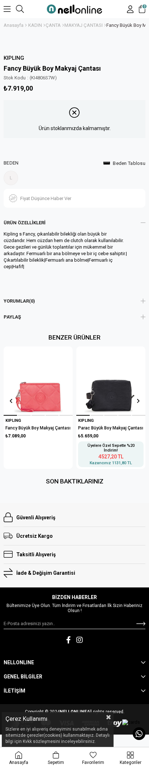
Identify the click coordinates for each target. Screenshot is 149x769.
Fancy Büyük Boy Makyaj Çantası (38, 428)
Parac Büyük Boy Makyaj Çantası (110, 428)
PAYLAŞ (12, 317)
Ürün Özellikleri (25, 222)
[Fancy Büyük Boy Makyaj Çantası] (38, 380)
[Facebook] (68, 640)
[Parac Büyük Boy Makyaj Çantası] (110, 380)
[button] (10, 415)
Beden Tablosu (129, 163)
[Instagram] (79, 640)
